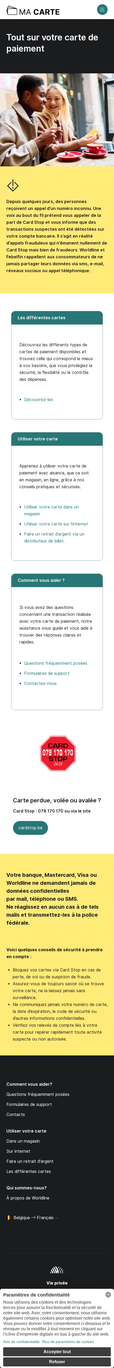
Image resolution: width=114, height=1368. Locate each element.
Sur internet (18, 1151)
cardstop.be (27, 830)
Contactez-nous (40, 683)
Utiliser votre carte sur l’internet (56, 524)
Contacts (15, 1114)
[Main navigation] (102, 9)
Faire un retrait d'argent (30, 1161)
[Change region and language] (56, 1218)
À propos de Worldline (27, 1198)
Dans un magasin (23, 1141)
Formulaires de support (47, 673)
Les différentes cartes (28, 1171)
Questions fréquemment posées (55, 663)
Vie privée (57, 1283)
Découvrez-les (38, 399)
